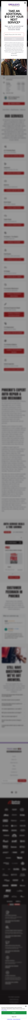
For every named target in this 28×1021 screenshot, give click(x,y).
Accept (14, 1012)
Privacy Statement (16, 1019)
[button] (26, 1006)
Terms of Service (18, 52)
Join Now (14, 39)
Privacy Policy (14, 53)
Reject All (14, 1016)
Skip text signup (14, 55)
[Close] (25, 3)
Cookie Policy (9, 1019)
